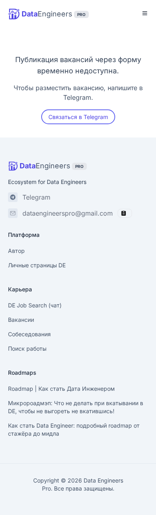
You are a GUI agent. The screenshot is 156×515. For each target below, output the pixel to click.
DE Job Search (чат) (35, 305)
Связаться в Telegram (78, 116)
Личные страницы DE (37, 265)
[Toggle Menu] (145, 13)
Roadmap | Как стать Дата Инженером (61, 388)
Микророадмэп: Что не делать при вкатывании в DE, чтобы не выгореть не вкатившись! (75, 407)
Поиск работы (27, 348)
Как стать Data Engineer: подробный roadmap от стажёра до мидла (74, 429)
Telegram (36, 197)
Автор (16, 250)
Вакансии (21, 319)
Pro (46, 488)
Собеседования (29, 334)
